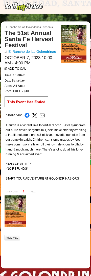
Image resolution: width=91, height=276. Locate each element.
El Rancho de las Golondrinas (32, 51)
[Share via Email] (42, 115)
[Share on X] (34, 115)
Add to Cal (16, 68)
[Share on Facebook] (27, 115)
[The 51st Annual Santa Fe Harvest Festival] (73, 44)
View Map (12, 237)
